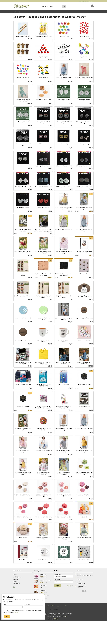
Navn (5, 604)
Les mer (65, 616)
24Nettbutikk (56, 618)
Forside (15, 12)
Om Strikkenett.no (18, 578)
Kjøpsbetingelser (45, 606)
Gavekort (15, 579)
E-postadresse (57, 574)
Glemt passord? (70, 585)
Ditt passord (57, 579)
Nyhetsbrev (68, 606)
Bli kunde (15, 576)
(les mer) (17, 612)
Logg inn (15, 581)
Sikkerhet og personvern (58, 606)
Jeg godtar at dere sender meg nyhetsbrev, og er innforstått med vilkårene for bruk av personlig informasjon (23, 611)
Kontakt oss (16, 583)
